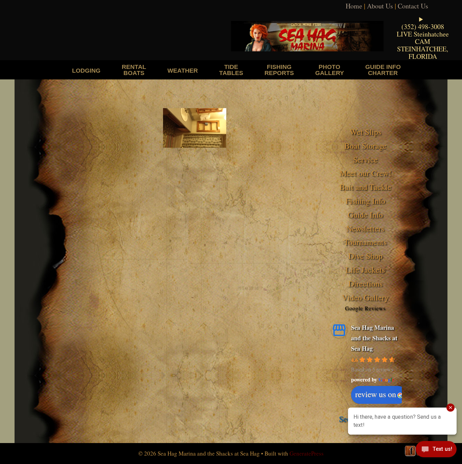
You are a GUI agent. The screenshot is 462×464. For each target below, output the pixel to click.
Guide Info (365, 214)
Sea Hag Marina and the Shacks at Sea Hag (374, 337)
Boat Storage (365, 145)
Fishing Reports (279, 70)
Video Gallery (365, 297)
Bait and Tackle (365, 186)
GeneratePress (307, 453)
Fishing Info (365, 200)
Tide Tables (231, 70)
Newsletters (365, 228)
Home (354, 5)
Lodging (86, 70)
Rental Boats (134, 70)
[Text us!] (436, 450)
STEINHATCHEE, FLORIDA (422, 52)
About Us (380, 5)
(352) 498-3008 (422, 26)
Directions (365, 283)
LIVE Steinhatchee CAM (423, 37)
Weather (182, 70)
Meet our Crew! (365, 173)
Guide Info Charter (383, 70)
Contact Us (413, 5)
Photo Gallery (329, 70)
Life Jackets (365, 269)
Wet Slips (365, 131)
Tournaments (365, 242)
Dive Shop (365, 255)
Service (365, 159)
